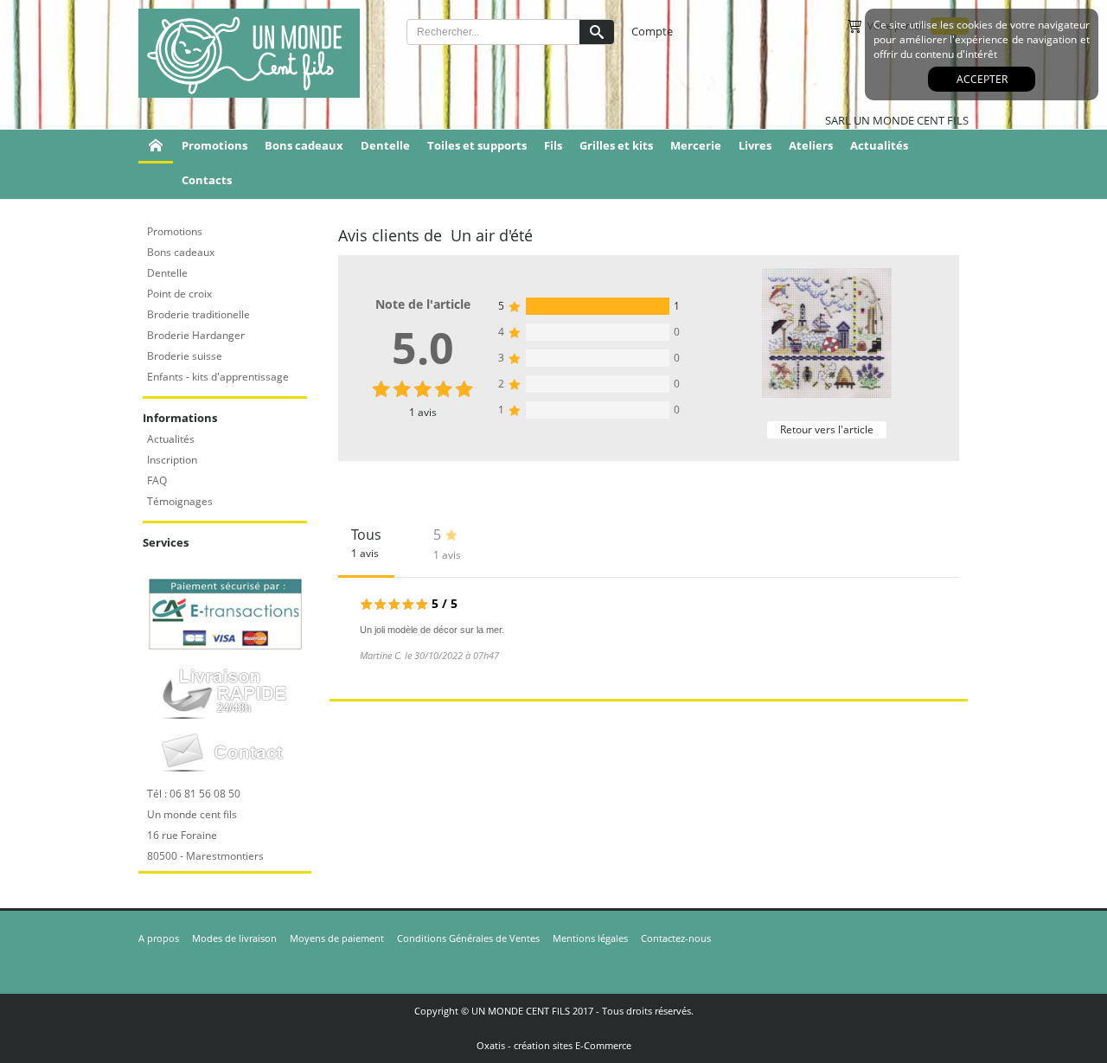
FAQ (157, 480)
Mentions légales (590, 938)
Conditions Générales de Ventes (468, 938)
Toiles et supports (477, 145)
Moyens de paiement (337, 938)
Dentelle (385, 145)
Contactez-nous (676, 938)
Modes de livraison (234, 938)
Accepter (982, 79)
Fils (553, 145)
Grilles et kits (616, 145)
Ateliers (811, 145)
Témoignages (180, 501)
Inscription (172, 459)
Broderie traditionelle (198, 314)
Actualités (879, 145)
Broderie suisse (184, 356)
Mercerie (695, 145)
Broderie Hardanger (196, 335)
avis (423, 412)
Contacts (207, 180)
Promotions (214, 145)
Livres (755, 145)
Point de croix (179, 293)
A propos (158, 938)
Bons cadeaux (304, 145)
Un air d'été (492, 235)
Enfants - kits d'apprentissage (218, 376)
